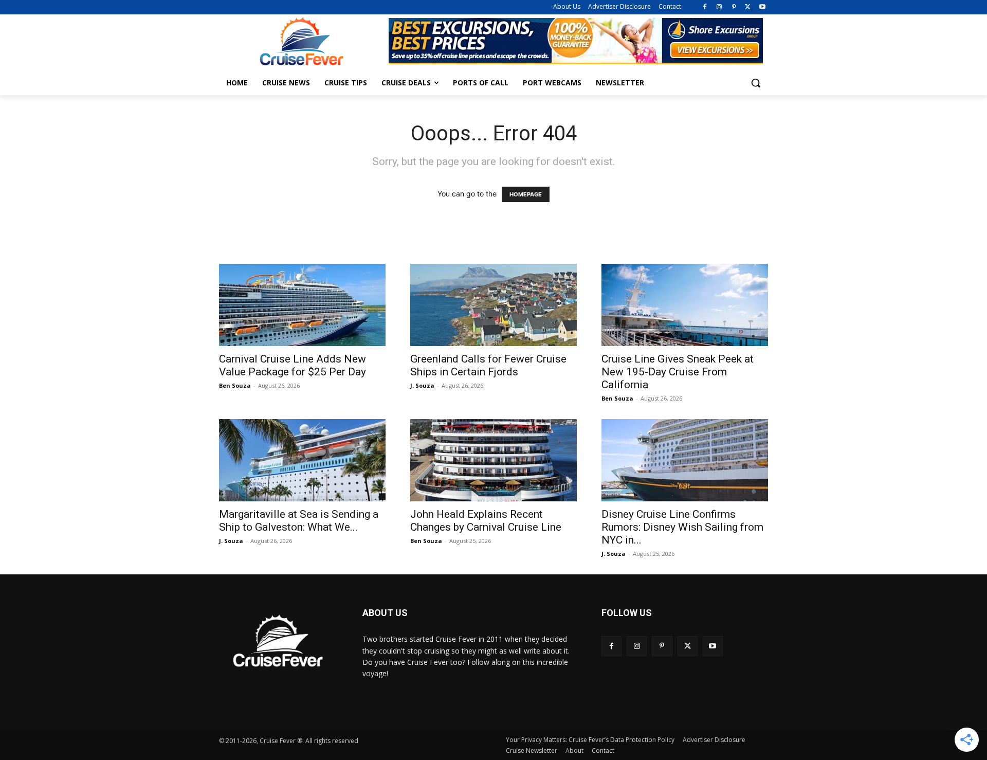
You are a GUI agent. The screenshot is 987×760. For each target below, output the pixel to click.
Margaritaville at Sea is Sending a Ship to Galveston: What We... (298, 520)
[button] (755, 82)
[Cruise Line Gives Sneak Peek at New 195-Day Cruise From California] (684, 305)
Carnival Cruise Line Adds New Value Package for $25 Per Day (292, 365)
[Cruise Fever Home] (301, 41)
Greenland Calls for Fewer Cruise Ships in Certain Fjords (488, 365)
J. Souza (422, 385)
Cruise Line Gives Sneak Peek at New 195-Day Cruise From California (677, 372)
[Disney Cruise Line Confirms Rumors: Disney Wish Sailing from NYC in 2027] (684, 460)
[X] (748, 7)
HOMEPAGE (525, 194)
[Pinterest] (734, 7)
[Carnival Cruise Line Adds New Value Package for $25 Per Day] (302, 305)
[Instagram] (719, 7)
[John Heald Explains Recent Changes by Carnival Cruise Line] (493, 460)
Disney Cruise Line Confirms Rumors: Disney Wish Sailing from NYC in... (682, 527)
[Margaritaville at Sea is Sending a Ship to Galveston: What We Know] (302, 460)
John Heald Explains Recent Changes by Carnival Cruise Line (485, 520)
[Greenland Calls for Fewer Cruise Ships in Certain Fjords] (493, 305)
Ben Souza (235, 385)
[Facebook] (705, 7)
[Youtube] (762, 7)
